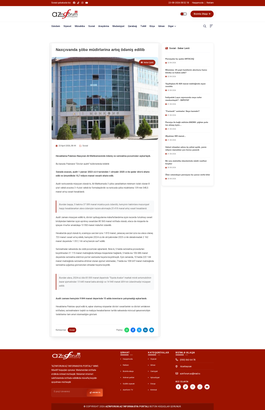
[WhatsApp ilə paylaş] (126, 330)
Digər (171, 26)
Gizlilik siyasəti (129, 384)
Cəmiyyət (154, 371)
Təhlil (143, 26)
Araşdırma (103, 26)
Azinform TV (128, 390)
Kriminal (153, 390)
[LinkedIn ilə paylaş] (145, 330)
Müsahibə (80, 26)
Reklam (210, 2)
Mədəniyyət (118, 26)
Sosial (91, 26)
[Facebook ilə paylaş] (133, 330)
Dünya (152, 384)
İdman (161, 26)
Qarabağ (132, 26)
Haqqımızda (197, 2)
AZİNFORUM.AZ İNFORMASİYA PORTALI (127, 406)
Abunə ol (96, 392)
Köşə (152, 26)
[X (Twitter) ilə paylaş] (139, 330)
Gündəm (55, 26)
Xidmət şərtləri (128, 377)
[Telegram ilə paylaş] (151, 330)
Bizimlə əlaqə (201, 14)
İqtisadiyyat (155, 377)
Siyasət (67, 26)
